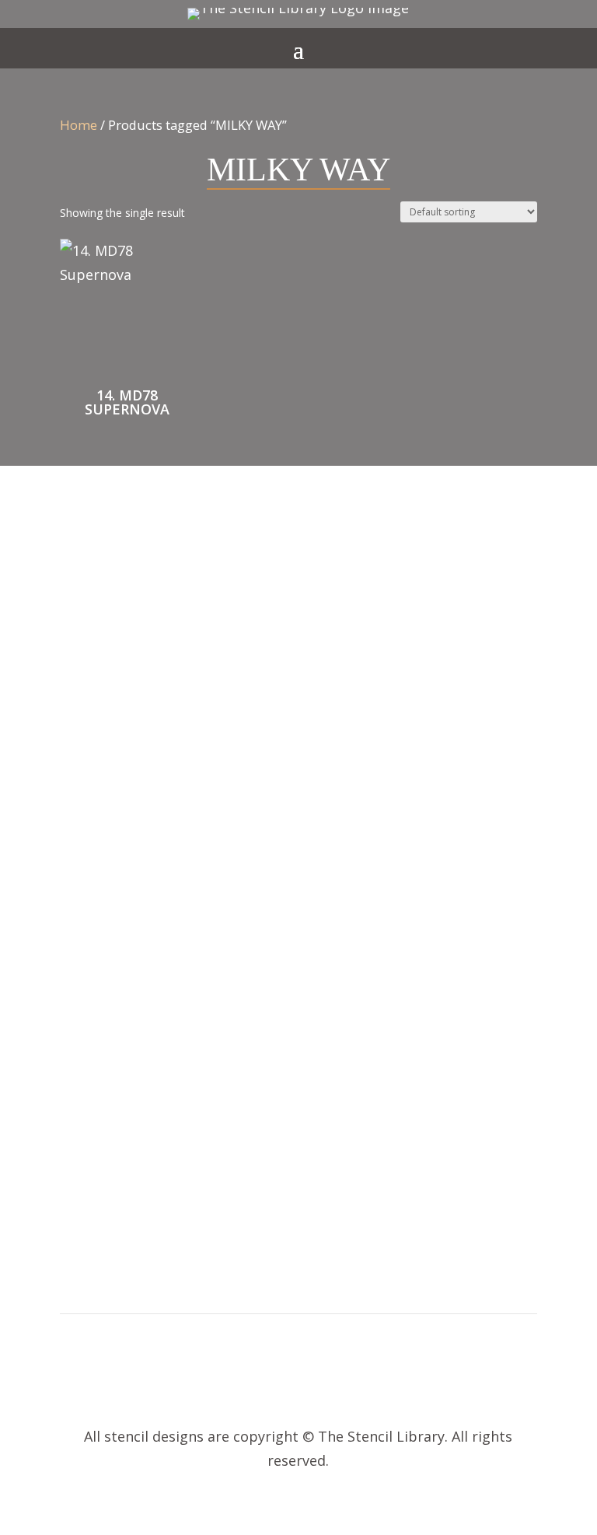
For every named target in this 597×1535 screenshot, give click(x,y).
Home (78, 125)
